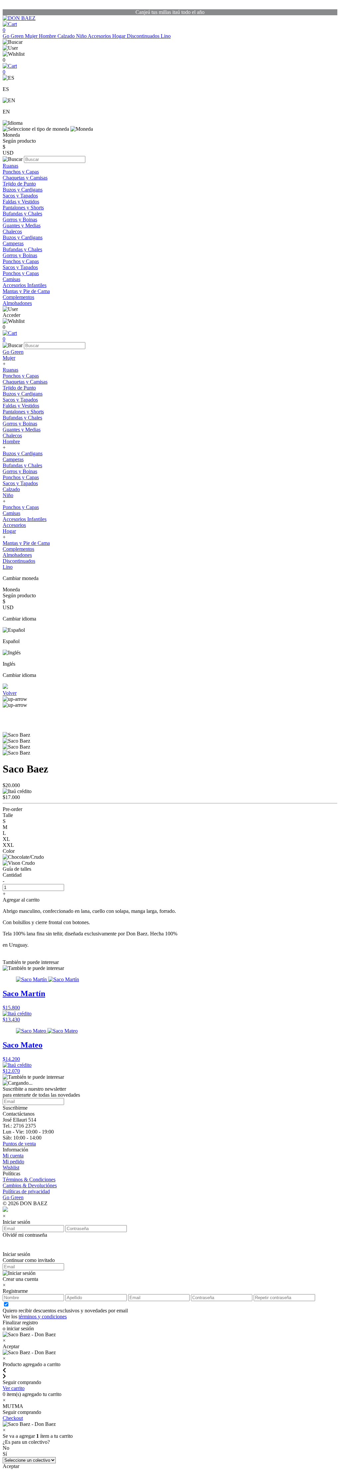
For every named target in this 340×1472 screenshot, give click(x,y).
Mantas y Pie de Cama (26, 291)
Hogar (119, 36)
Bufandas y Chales (22, 213)
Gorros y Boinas (20, 219)
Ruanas (10, 166)
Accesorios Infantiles (24, 285)
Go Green (14, 36)
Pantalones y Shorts (23, 207)
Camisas (11, 279)
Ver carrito (14, 1388)
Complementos (18, 297)
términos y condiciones (43, 1316)
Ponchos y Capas (21, 172)
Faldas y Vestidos (21, 201)
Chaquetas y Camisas (25, 178)
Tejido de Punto (19, 183)
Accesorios (100, 36)
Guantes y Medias (22, 225)
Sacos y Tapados (20, 195)
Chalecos (12, 231)
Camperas (13, 243)
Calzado (66, 36)
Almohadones (17, 303)
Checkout (13, 1418)
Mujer (32, 36)
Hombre (48, 36)
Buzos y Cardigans (22, 189)
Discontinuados (144, 36)
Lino (166, 36)
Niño (82, 36)
